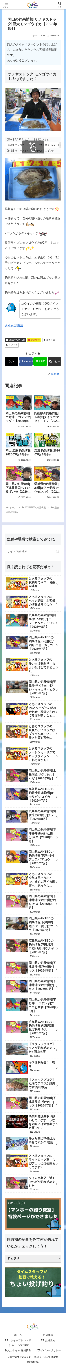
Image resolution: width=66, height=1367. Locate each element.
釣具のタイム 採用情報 (18, 1350)
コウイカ (50, 340)
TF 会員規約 (48, 1340)
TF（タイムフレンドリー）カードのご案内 (18, 1342)
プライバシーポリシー (48, 1350)
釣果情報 (35, 340)
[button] (54, 361)
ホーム (18, 1334)
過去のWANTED (17, 340)
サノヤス (13, 345)
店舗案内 (48, 1334)
